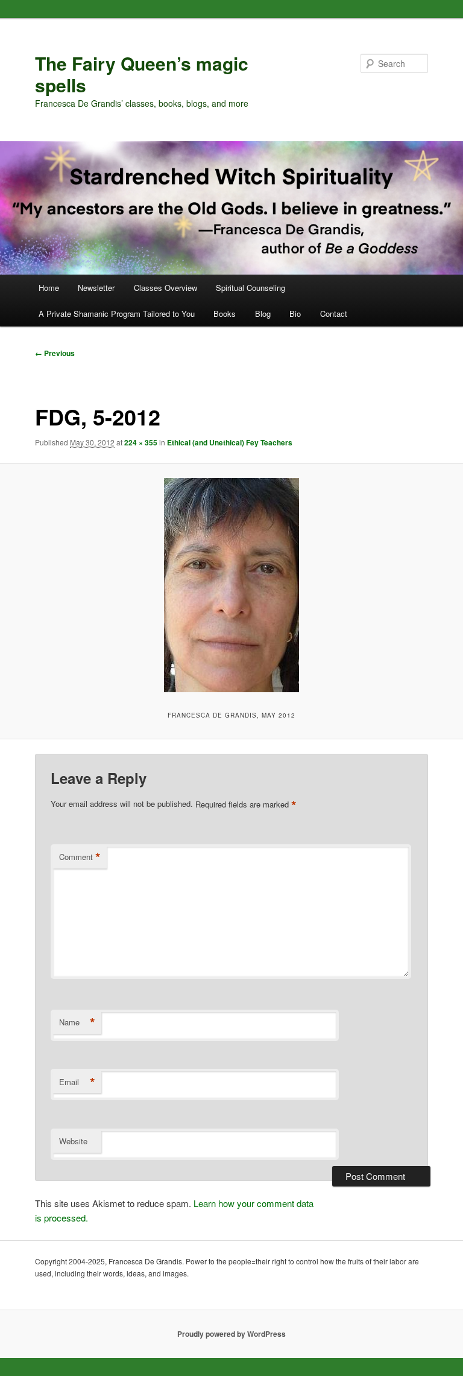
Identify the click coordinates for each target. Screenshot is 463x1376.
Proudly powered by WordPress (231, 1333)
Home (49, 287)
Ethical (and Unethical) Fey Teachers (229, 442)
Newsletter (96, 287)
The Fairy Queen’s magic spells (141, 74)
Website (73, 1141)
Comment (80, 857)
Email (77, 1082)
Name (77, 1022)
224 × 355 (140, 442)
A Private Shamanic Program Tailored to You (117, 313)
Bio (295, 313)
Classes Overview (165, 287)
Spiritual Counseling (250, 287)
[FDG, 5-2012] (231, 585)
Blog (263, 313)
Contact (333, 313)
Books (224, 313)
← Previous (55, 353)
